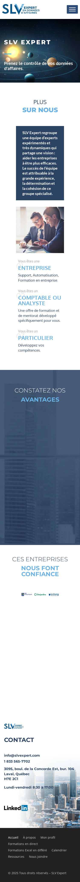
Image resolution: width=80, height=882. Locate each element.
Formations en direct (23, 844)
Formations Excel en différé (27, 850)
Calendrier (59, 850)
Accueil (13, 837)
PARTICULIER (35, 337)
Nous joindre (38, 857)
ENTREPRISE (34, 267)
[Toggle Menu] (72, 9)
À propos (29, 837)
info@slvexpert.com (22, 755)
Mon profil (48, 837)
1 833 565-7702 (17, 761)
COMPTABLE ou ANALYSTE (39, 300)
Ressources (16, 857)
